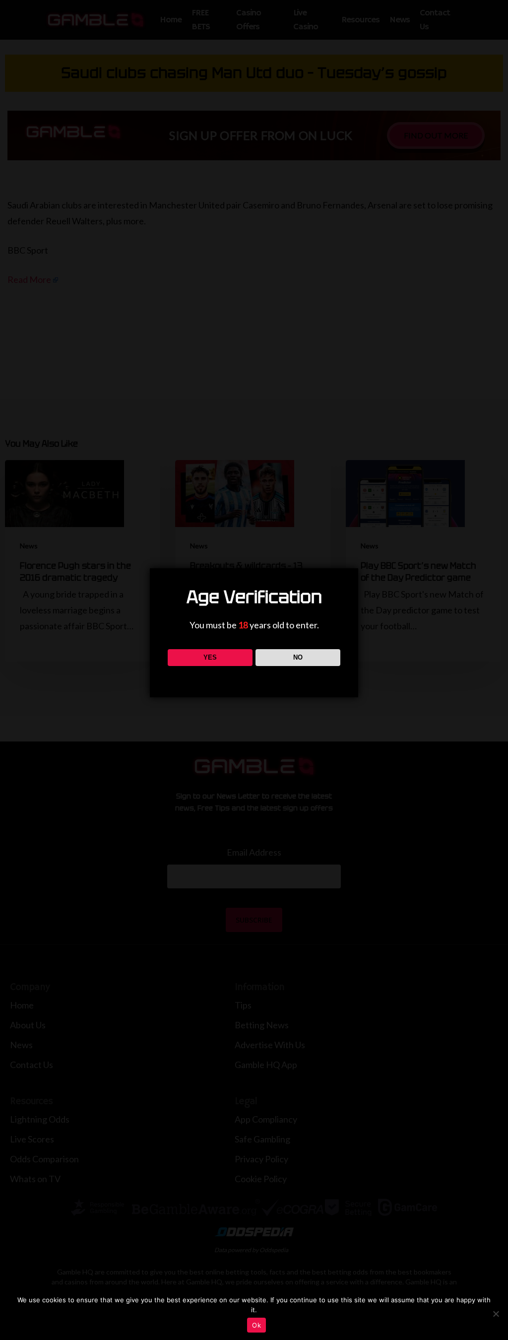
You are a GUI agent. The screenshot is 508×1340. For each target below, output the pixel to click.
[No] (496, 1314)
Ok (256, 1325)
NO (298, 657)
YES (210, 657)
